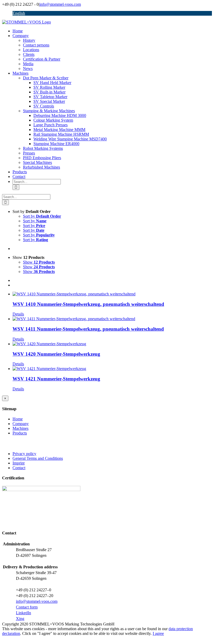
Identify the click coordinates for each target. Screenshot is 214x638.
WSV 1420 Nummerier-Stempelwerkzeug (56, 354)
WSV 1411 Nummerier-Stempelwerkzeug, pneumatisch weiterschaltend (88, 329)
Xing (20, 618)
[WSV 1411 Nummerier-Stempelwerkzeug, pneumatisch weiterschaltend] (112, 319)
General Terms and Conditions (38, 458)
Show (39, 262)
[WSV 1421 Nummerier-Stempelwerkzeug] (112, 368)
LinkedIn (23, 613)
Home (18, 419)
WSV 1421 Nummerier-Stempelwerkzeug (56, 378)
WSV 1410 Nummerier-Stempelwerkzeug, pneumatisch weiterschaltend (88, 304)
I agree (158, 633)
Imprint (19, 463)
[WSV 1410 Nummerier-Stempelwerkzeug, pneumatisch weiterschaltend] (112, 294)
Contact (19, 468)
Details (18, 314)
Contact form (27, 607)
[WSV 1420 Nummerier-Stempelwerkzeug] (112, 344)
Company (21, 423)
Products (20, 433)
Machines (20, 428)
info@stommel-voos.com (60, 4)
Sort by (42, 216)
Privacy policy (24, 453)
